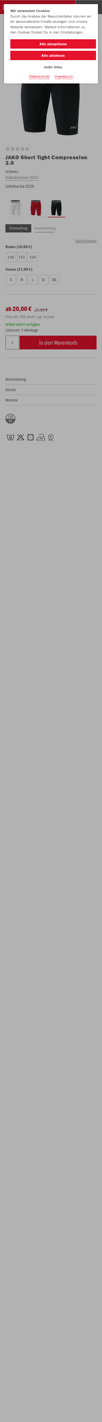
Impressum (64, 76)
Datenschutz (39, 76)
